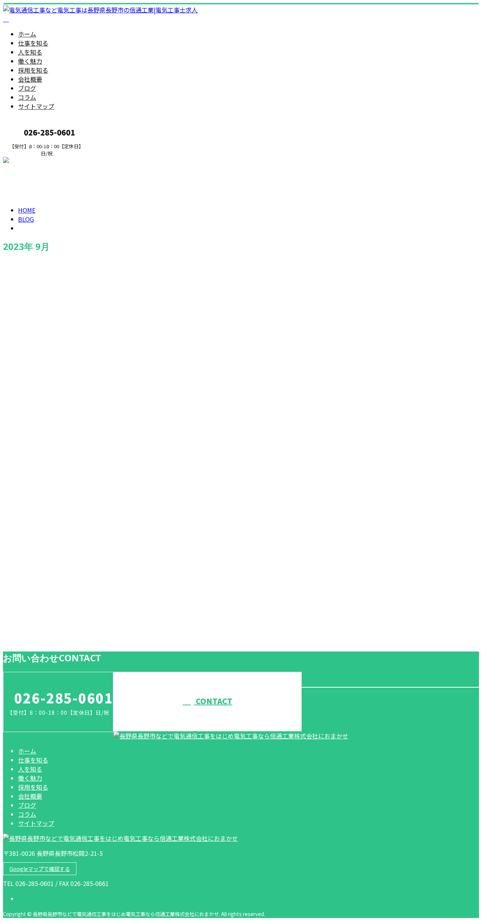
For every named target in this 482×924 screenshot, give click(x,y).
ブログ (27, 88)
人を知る (30, 51)
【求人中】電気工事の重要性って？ (60, 481)
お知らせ (45, 381)
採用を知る (33, 70)
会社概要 (30, 79)
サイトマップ (36, 106)
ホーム (27, 33)
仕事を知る (33, 42)
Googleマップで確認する (39, 868)
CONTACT (213, 701)
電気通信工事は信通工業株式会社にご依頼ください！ (89, 544)
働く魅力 (30, 60)
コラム (27, 97)
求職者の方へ (29, 161)
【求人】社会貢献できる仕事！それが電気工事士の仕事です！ (103, 607)
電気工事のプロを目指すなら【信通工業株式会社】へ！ (92, 349)
